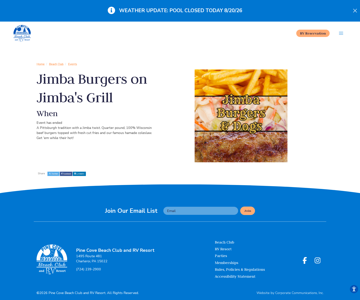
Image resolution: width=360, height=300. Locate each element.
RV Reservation (313, 33)
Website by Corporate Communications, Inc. (289, 293)
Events (72, 64)
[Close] (355, 11)
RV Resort (223, 249)
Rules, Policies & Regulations (240, 269)
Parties (221, 255)
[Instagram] (318, 260)
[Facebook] (306, 260)
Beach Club (56, 64)
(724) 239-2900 (88, 269)
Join (247, 211)
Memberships (226, 262)
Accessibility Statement (235, 276)
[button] (341, 33)
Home (41, 64)
